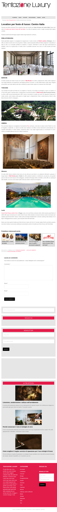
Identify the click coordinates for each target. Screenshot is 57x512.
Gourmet (22, 482)
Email (6, 290)
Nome (6, 283)
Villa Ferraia (40, 92)
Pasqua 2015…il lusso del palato (7, 242)
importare (22, 487)
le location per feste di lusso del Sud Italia (14, 29)
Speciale (42, 509)
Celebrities (22, 471)
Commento (7, 264)
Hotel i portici (42, 41)
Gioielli (21, 480)
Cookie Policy (23, 509)
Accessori (22, 469)
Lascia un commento (31, 250)
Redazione (38, 509)
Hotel (21, 485)
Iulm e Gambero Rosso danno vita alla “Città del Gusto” (48, 243)
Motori (21, 494)
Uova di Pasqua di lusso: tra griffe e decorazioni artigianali (34, 243)
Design (22, 476)
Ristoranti (18, 251)
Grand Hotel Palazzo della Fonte (9, 213)
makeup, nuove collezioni (26, 491)
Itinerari (22, 489)
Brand (14, 509)
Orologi (22, 496)
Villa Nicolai (28, 80)
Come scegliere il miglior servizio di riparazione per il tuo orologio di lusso (28, 451)
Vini (21, 503)
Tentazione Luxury (28, 5)
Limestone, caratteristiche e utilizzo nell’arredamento (20, 402)
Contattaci (18, 509)
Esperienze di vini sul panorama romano (21, 242)
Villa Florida (12, 176)
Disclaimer (29, 509)
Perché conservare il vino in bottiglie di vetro (18, 427)
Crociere (22, 473)
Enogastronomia (12, 251)
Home (33, 509)
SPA (21, 500)
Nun (28, 126)
